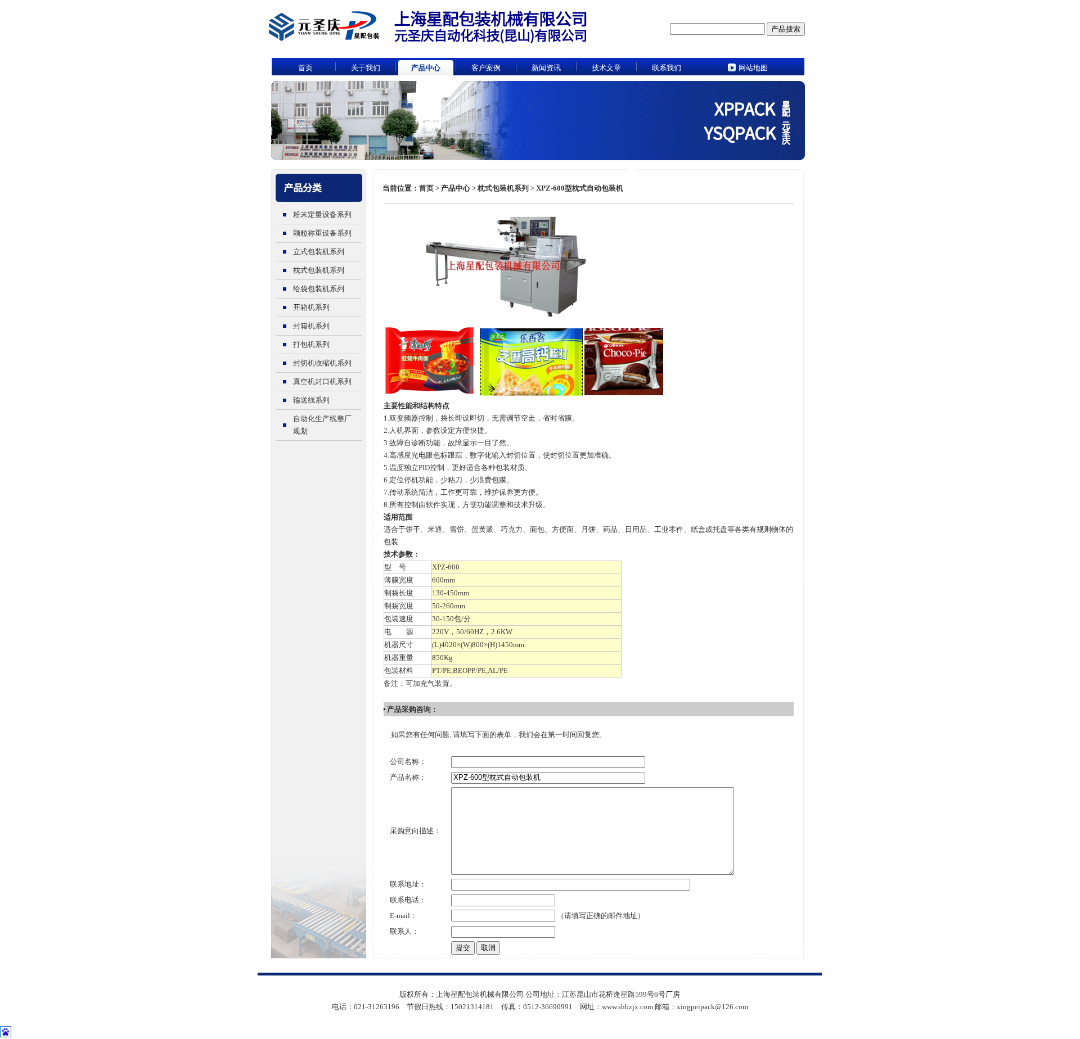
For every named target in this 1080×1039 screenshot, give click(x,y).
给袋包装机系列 (318, 288)
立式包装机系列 (318, 251)
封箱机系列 (311, 326)
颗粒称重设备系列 (322, 233)
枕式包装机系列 (318, 270)
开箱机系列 (311, 307)
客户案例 (486, 68)
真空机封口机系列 (322, 381)
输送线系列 (311, 400)
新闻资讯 (546, 68)
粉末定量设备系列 (322, 214)
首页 (305, 68)
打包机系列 (311, 344)
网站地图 (753, 68)
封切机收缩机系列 (322, 363)
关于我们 (365, 68)
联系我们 (666, 68)
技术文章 (606, 68)
